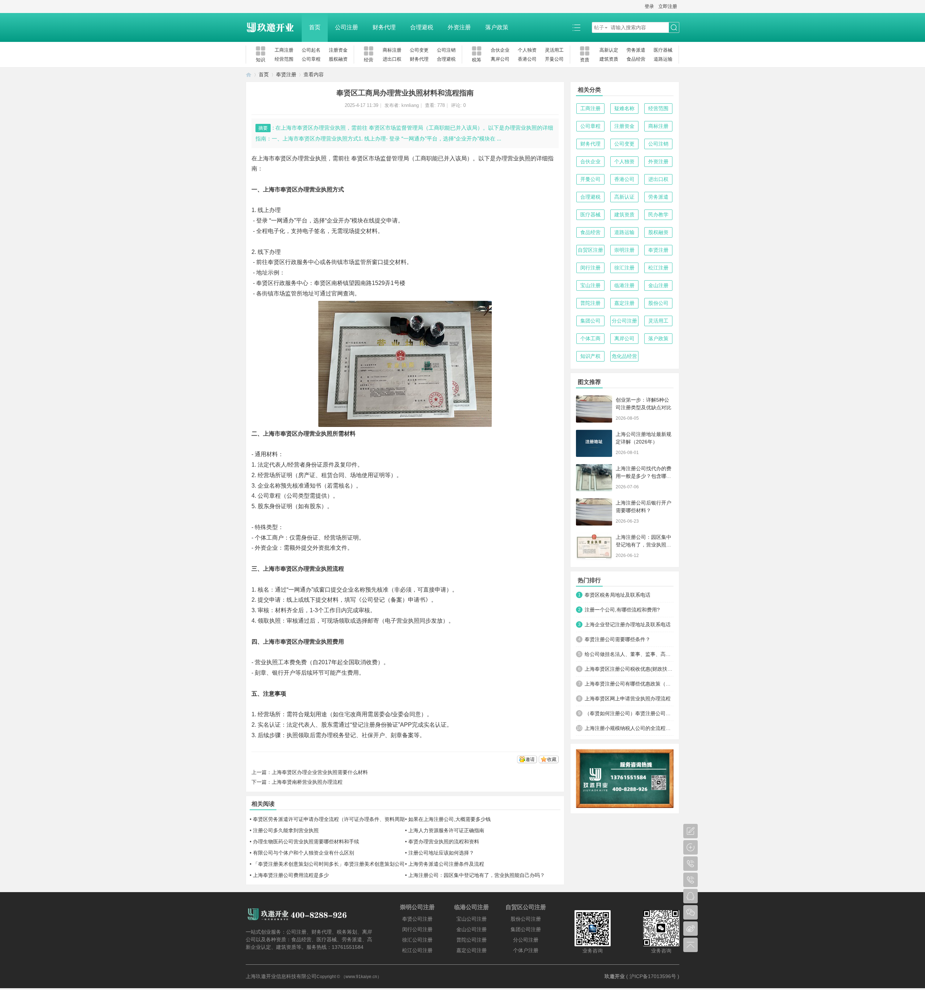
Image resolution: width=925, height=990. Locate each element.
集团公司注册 (526, 929)
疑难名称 (624, 108)
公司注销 (446, 50)
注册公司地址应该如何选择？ (441, 853)
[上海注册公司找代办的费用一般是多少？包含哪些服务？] (594, 477)
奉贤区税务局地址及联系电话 (617, 595)
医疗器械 (663, 50)
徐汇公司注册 (417, 940)
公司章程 (311, 59)
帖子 (599, 27)
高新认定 (608, 50)
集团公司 (590, 321)
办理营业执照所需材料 (327, 434)
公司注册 (346, 27)
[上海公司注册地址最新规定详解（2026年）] (594, 443)
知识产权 (590, 356)
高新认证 (624, 197)
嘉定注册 (624, 303)
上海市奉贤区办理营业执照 (292, 158)
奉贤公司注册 (417, 919)
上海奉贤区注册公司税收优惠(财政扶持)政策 (629, 669)
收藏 (551, 759)
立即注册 (667, 6)
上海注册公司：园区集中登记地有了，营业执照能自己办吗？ (476, 875)
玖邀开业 (615, 976)
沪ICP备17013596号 (652, 976)
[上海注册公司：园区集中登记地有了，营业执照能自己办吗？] (594, 546)
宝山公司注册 (471, 919)
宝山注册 (590, 285)
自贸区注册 (590, 250)
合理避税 (421, 27)
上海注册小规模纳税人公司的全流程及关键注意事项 (629, 728)
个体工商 (590, 338)
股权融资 (338, 59)
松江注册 (658, 268)
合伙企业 (500, 50)
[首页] (248, 74)
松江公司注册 (417, 950)
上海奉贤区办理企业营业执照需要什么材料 (320, 772)
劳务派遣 (636, 50)
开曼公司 (554, 59)
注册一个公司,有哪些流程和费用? (622, 610)
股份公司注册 (526, 919)
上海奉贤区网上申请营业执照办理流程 (628, 698)
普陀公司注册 (471, 940)
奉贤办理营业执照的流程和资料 (443, 841)
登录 (649, 6)
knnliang (410, 105)
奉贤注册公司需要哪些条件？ (617, 639)
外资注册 (459, 27)
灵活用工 (554, 50)
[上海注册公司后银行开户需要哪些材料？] (594, 512)
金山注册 (658, 285)
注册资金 (338, 50)
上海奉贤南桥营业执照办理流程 (307, 782)
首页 (314, 27)
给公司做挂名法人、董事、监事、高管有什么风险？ (629, 654)
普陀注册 (590, 303)
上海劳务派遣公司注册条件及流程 (446, 864)
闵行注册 (590, 268)
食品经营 (636, 59)
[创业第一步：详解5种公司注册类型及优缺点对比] (594, 409)
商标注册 (392, 50)
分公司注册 (624, 321)
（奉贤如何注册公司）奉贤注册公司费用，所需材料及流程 (629, 713)
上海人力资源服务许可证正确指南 (446, 830)
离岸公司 (500, 59)
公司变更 (419, 50)
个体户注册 (525, 950)
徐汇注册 (624, 268)
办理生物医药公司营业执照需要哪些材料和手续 (306, 841)
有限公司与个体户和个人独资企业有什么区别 (303, 853)
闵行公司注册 (417, 929)
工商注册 (284, 50)
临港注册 (624, 285)
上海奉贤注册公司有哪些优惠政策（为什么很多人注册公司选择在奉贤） (629, 684)
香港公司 (527, 59)
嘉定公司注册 (471, 950)
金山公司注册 (471, 929)
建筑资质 (608, 59)
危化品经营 (624, 356)
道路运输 (663, 59)
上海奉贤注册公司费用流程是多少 (291, 875)
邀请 (530, 759)
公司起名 (311, 50)
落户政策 (496, 27)
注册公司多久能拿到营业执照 (286, 830)
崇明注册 (624, 250)
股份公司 (658, 303)
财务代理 (384, 27)
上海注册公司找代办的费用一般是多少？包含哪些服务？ (643, 476)
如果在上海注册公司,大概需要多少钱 (449, 819)
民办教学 (658, 214)
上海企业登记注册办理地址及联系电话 (628, 624)
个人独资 (527, 50)
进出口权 (392, 59)
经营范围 (284, 59)
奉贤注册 (286, 74)
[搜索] (674, 27)
